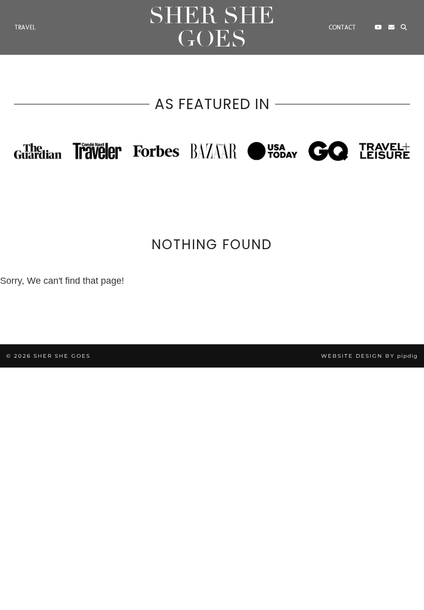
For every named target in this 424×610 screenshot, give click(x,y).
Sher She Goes (212, 27)
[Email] (391, 27)
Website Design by (369, 356)
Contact (342, 27)
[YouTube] (378, 27)
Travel (25, 27)
